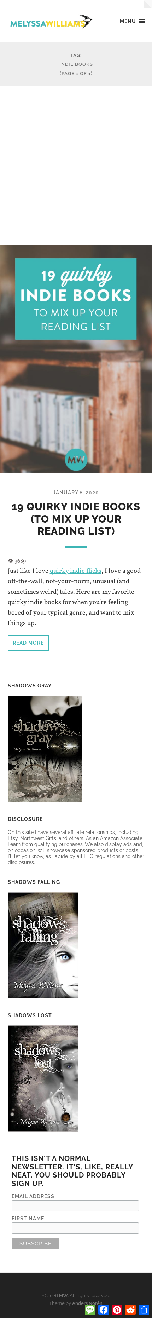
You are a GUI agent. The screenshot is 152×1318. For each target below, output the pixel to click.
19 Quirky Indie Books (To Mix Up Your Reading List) (76, 519)
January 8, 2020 (76, 492)
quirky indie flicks (75, 571)
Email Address (33, 1196)
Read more (28, 643)
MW (63, 1295)
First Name (28, 1218)
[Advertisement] (76, 166)
